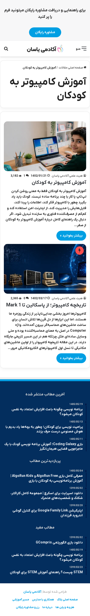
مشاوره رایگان (45, 32)
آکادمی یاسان (32, 592)
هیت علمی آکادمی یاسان (67, 176)
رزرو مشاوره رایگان (27, 607)
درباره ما (47, 607)
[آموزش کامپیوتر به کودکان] (45, 146)
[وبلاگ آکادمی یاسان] (45, 48)
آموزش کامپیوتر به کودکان (59, 183)
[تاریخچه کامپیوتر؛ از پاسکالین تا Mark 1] (45, 269)
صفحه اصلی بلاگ (67, 600)
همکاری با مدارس (43, 600)
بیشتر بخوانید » (71, 235)
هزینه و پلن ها (64, 607)
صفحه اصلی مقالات (71, 68)
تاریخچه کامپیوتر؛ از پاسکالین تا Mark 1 (46, 305)
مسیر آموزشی (20, 600)
